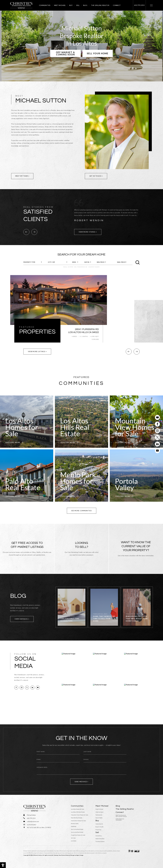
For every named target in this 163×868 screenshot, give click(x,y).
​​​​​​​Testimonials (98, 815)
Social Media (98, 817)
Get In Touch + (96, 176)
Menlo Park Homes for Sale (78, 820)
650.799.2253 (29, 853)
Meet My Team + (22, 176)
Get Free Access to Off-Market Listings (121, 816)
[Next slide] (136, 351)
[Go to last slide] (129, 351)
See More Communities (81, 511)
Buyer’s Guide (99, 826)
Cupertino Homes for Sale (78, 835)
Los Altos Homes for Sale (77, 809)
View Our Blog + (22, 619)
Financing (98, 829)
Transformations (100, 841)
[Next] (34, 232)
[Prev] (26, 232)
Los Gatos (73, 841)
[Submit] (138, 262)
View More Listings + (37, 351)
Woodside (73, 826)
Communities (44, 5)
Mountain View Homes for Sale (79, 815)
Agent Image (79, 855)
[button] (3, 865)
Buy (71, 5)
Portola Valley (75, 823)
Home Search (99, 824)
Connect (117, 5)
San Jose (73, 838)
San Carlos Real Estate (77, 829)
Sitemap (56, 855)
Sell (78, 5)
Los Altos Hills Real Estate (78, 812)
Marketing (98, 835)
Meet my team (99, 812)
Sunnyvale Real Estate (77, 832)
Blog (85, 5)
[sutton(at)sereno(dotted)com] (157, 417)
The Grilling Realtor (100, 5)
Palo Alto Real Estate (76, 817)
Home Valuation (99, 838)
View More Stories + (88, 232)
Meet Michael (60, 5)
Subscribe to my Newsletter (120, 819)
